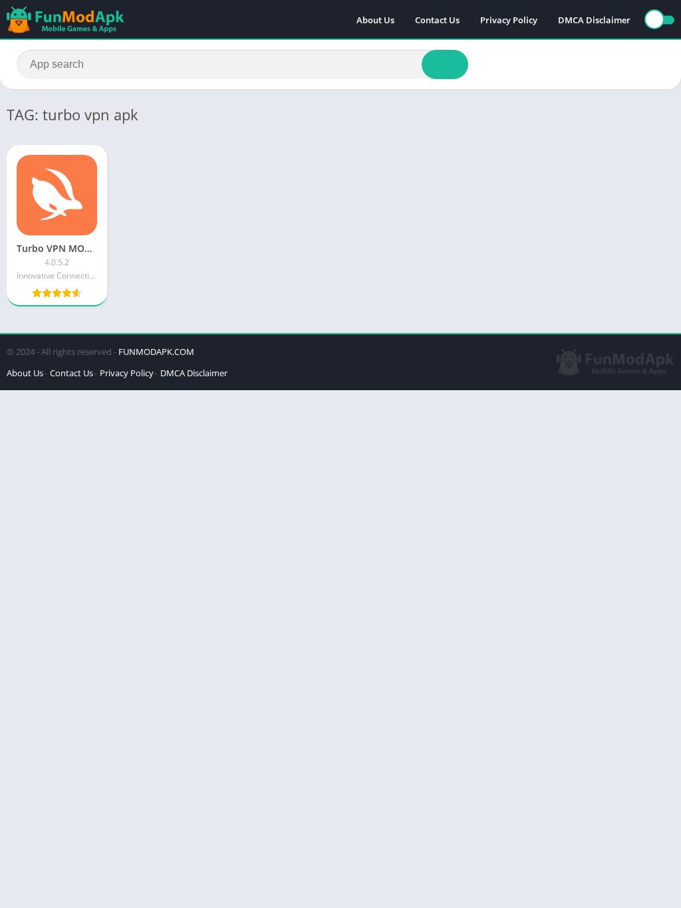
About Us (375, 20)
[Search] (445, 64)
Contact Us (437, 20)
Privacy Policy (508, 20)
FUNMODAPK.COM (156, 352)
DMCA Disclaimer (594, 20)
